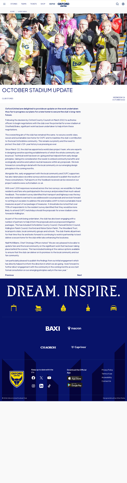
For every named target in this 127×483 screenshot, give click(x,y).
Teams (23, 4)
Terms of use (107, 373)
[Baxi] (52, 328)
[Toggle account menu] (123, 4)
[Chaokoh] (48, 347)
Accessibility (107, 377)
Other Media (121, 398)
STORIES (14, 4)
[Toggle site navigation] (4, 4)
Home (12, 11)
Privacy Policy (107, 370)
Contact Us (106, 381)
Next (79, 275)
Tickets (33, 4)
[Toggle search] (117, 4)
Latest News (22, 11)
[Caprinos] (78, 347)
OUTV (52, 4)
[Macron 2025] (74, 328)
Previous (9, 275)
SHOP (43, 4)
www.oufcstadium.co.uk (31, 183)
